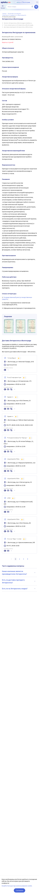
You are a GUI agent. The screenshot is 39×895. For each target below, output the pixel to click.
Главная (4, 13)
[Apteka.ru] (5, 2)
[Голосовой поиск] (32, 6)
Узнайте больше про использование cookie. (17, 886)
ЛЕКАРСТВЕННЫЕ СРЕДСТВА (14, 13)
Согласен (19, 890)
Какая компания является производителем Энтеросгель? (14, 572)
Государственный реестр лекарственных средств (17, 298)
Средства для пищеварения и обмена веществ (14, 15)
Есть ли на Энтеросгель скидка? (15, 588)
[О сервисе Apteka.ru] (37, 2)
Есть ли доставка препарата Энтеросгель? (13, 581)
